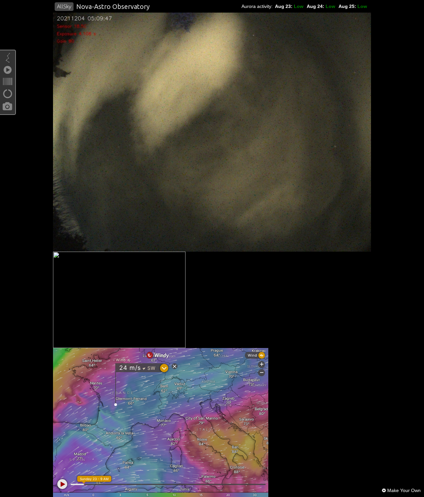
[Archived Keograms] (8, 83)
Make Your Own (403, 490)
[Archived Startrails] (8, 95)
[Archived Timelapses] (8, 71)
